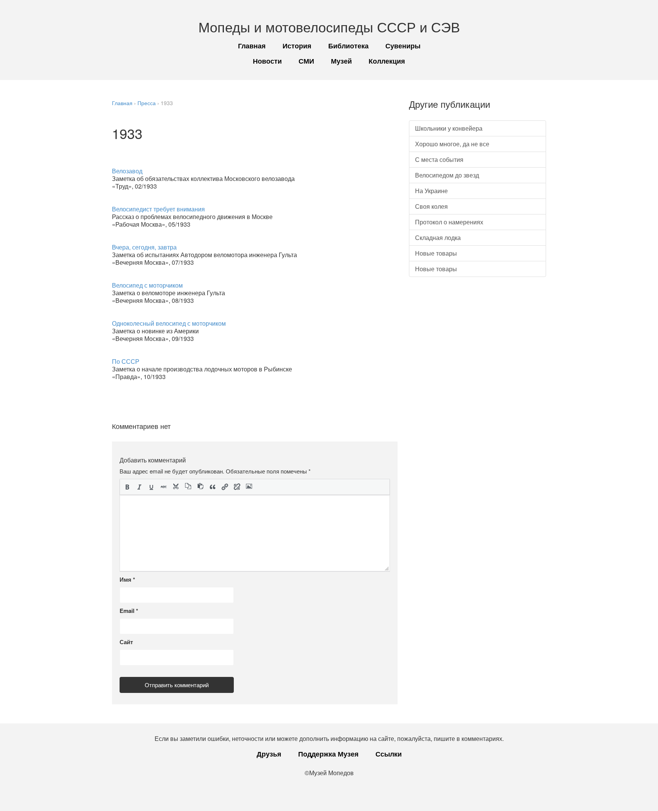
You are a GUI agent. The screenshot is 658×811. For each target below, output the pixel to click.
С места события (439, 159)
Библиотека (348, 46)
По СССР (125, 361)
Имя (127, 579)
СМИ (306, 61)
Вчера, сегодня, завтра (144, 247)
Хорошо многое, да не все (452, 143)
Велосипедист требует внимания (158, 209)
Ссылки (388, 754)
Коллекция (387, 61)
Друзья (269, 754)
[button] (127, 487)
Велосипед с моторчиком (147, 285)
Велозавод (127, 170)
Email (129, 610)
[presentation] (127, 486)
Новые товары (436, 253)
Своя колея (431, 206)
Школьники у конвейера (448, 128)
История (297, 46)
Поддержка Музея (328, 754)
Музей (341, 61)
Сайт (126, 642)
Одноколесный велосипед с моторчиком (169, 323)
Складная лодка (438, 237)
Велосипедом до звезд (447, 175)
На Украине (431, 190)
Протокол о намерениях (449, 222)
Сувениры (402, 46)
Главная (252, 46)
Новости (267, 61)
